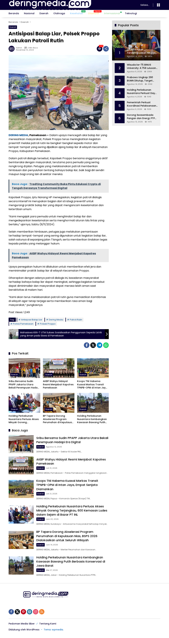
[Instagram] (35, 611)
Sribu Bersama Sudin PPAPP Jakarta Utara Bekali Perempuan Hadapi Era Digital (24, 384)
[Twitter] (93, 345)
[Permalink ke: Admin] (12, 49)
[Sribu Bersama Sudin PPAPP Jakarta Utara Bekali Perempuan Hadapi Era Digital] (24, 368)
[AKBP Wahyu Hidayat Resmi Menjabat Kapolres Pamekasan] (59, 368)
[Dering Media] (71, 4)
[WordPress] (29, 611)
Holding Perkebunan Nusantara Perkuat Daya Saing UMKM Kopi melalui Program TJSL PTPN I (142, 91)
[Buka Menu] (158, 5)
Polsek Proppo (48, 323)
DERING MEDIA (18, 135)
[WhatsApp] (106, 345)
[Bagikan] (106, 49)
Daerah (12, 27)
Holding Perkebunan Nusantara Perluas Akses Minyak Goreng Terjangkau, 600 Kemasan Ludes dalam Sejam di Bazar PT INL (24, 419)
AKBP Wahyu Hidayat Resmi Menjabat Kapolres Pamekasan (58, 384)
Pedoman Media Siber (22, 623)
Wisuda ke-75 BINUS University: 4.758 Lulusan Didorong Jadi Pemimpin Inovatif (141, 66)
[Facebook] (86, 345)
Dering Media (56, 319)
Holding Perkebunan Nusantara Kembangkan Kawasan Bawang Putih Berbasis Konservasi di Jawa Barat (92, 419)
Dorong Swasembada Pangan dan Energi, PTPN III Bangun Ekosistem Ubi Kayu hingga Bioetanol (141, 116)
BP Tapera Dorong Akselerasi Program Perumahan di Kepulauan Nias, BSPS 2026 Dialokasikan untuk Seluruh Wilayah (58, 419)
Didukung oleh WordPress (24, 629)
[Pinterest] (23, 611)
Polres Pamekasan (23, 323)
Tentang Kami (47, 623)
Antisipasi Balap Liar (31, 319)
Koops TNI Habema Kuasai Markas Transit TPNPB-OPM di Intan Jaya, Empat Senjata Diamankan (92, 384)
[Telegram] (99, 345)
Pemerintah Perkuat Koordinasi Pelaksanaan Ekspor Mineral (141, 104)
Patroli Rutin (76, 319)
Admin (19, 48)
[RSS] (41, 611)
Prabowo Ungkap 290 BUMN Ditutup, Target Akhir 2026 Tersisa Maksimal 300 (140, 79)
